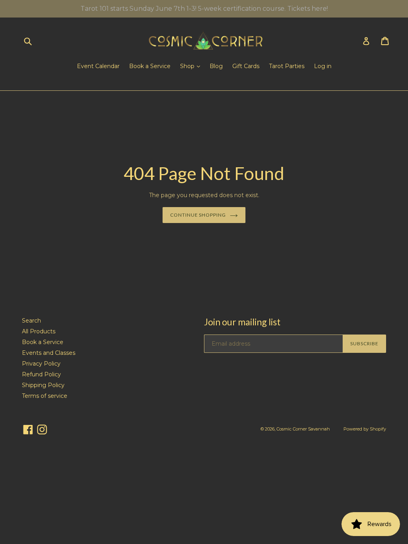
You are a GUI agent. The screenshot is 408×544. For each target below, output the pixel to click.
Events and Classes (48, 352)
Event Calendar (98, 66)
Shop (188, 66)
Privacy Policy (41, 363)
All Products (38, 331)
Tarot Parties (286, 66)
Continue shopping (198, 215)
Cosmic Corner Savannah (303, 429)
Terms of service (44, 395)
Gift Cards (245, 66)
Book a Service (150, 66)
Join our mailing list (242, 322)
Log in (323, 66)
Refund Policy (41, 374)
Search (31, 320)
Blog (216, 66)
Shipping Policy (43, 385)
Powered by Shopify (364, 429)
